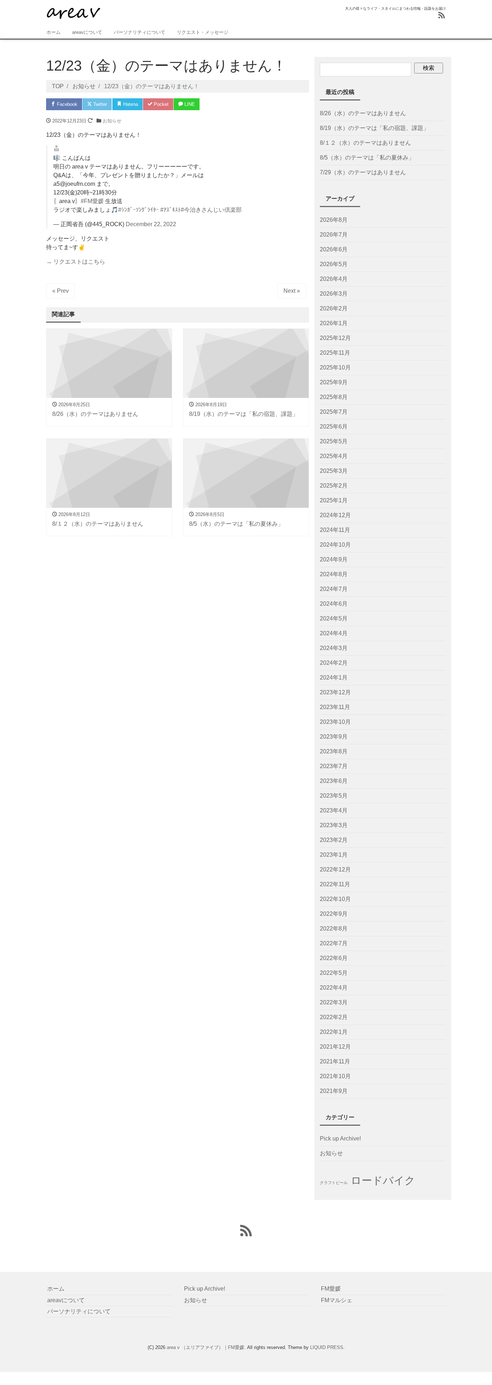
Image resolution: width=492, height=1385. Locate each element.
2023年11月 (335, 707)
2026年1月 (334, 323)
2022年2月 (334, 1017)
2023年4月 (334, 810)
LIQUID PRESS (326, 1347)
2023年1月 (334, 855)
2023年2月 (334, 840)
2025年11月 (335, 353)
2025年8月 (334, 397)
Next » (291, 291)
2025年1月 (334, 500)
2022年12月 (335, 869)
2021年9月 (334, 1091)
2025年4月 (334, 456)
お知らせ (112, 121)
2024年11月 (335, 530)
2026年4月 (334, 279)
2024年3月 (334, 648)
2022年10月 (335, 899)
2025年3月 (334, 471)
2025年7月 (334, 412)
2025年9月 (334, 382)
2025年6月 (334, 426)
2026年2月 (334, 308)
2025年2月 (334, 486)
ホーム (53, 32)
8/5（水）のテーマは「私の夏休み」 (367, 157)
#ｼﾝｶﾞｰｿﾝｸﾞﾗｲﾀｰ (138, 210)
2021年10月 (335, 1076)
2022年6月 (334, 958)
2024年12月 (335, 515)
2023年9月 (334, 737)
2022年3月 (334, 1002)
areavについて (87, 32)
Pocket (160, 104)
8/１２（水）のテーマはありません (365, 143)
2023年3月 (334, 825)
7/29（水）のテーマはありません (363, 172)
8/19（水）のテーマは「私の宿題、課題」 (374, 128)
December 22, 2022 (151, 224)
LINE (189, 104)
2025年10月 (335, 367)
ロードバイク (383, 1180)
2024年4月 (334, 633)
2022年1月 (334, 1032)
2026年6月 (334, 249)
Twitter (99, 104)
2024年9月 (334, 559)
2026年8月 (334, 220)
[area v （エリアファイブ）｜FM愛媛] (73, 12)
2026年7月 (334, 235)
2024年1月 (334, 677)
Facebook (66, 104)
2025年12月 (335, 338)
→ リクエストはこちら (75, 262)
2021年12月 (335, 1047)
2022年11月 (335, 884)
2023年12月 (335, 692)
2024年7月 (334, 589)
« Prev (60, 291)
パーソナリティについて (139, 32)
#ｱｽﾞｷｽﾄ (170, 210)
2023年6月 (334, 781)
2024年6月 (334, 604)
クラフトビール (334, 1182)
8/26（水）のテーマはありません (363, 113)
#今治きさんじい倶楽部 (211, 210)
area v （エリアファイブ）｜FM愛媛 (205, 1347)
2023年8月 (334, 751)
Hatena (130, 104)
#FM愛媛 (92, 201)
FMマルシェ (336, 1300)
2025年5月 (334, 441)
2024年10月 (335, 545)
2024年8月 (334, 574)
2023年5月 (334, 796)
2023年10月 (335, 722)
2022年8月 (334, 928)
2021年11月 (335, 1061)
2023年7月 (334, 766)
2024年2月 (334, 663)
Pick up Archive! (340, 1138)
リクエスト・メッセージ (202, 32)
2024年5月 (334, 618)
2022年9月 (334, 914)
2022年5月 (334, 973)
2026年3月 (334, 294)
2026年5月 (334, 264)
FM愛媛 (331, 1289)
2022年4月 (334, 988)
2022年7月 (334, 943)
